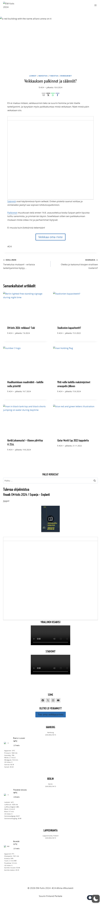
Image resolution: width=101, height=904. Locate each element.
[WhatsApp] (53, 95)
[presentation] (25, 307)
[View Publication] (50, 519)
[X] (48, 95)
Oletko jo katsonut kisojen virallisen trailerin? (79, 264)
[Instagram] (53, 700)
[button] (96, 899)
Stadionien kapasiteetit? (69, 327)
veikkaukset (66, 76)
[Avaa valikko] (95, 5)
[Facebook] (57, 95)
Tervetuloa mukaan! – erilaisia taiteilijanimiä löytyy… (19, 264)
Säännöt (11, 201)
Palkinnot (12, 212)
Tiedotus (53, 76)
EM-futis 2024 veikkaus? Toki (21, 327)
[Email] (44, 95)
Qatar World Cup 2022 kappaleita (73, 440)
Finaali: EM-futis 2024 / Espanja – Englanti (26, 495)
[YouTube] (58, 700)
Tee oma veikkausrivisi (50, 714)
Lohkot (33, 76)
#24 (42, 87)
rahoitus (43, 76)
